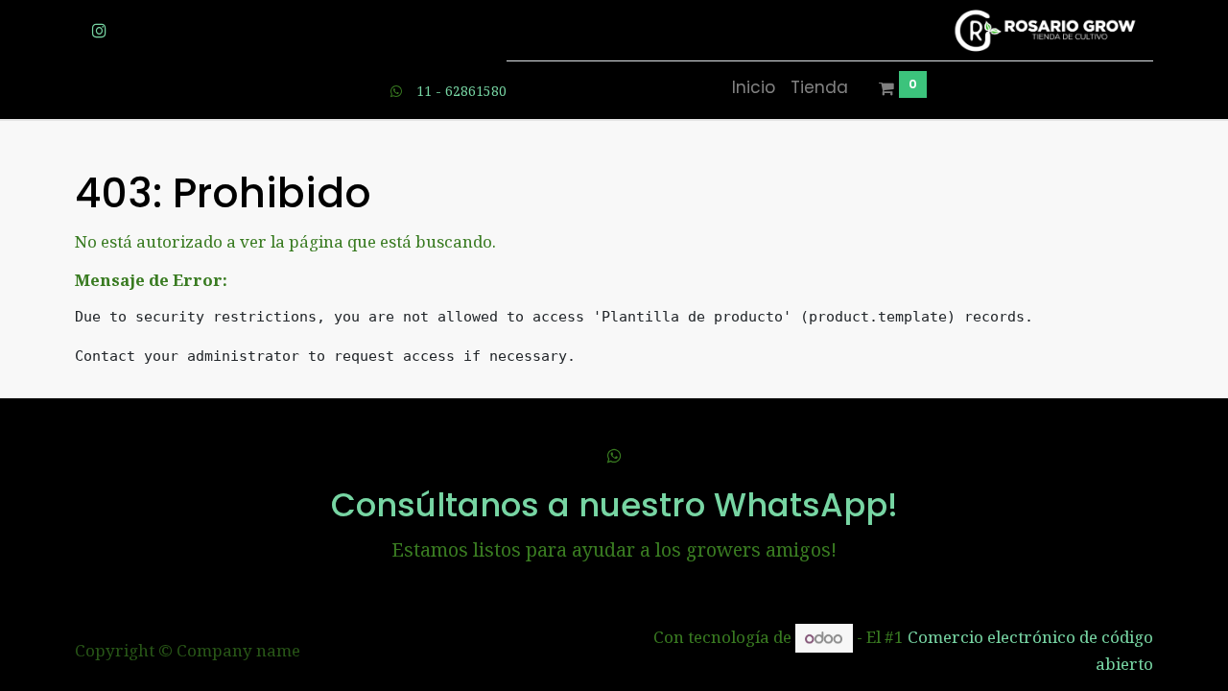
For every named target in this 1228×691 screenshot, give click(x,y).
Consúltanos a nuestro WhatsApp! (614, 505)
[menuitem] (753, 88)
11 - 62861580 (461, 91)
